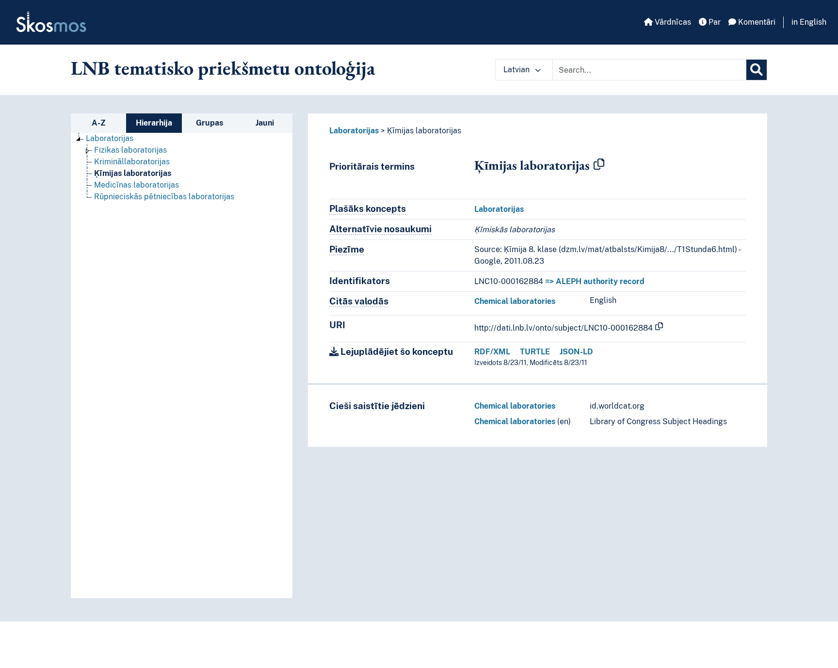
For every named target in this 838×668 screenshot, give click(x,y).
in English (808, 22)
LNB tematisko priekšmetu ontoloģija (223, 67)
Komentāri (755, 22)
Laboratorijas (109, 138)
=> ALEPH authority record (595, 281)
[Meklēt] (756, 69)
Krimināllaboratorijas (132, 161)
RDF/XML (492, 351)
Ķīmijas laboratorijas (132, 173)
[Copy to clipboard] (599, 164)
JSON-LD (576, 351)
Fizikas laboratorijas (130, 150)
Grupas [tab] (209, 122)
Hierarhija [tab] (154, 122)
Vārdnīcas (672, 22)
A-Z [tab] (99, 122)
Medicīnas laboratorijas (136, 185)
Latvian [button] (517, 69)
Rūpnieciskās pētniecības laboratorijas (164, 196)
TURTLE (535, 351)
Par (714, 22)
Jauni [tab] (265, 122)
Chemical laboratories (514, 301)
